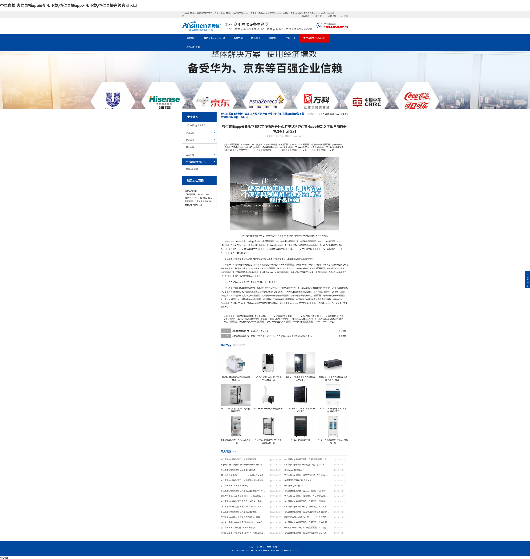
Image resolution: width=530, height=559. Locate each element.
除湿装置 (246, 264)
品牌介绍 (290, 38)
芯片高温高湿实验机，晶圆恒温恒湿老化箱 (243, 475)
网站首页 (190, 38)
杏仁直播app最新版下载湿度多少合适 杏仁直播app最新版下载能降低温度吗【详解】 (306, 496)
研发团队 (319, 15)
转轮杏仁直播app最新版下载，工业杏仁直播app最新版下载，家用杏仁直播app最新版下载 (243, 522)
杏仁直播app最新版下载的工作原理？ (239, 459)
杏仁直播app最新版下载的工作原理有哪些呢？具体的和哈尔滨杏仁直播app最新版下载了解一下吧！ (243, 480)
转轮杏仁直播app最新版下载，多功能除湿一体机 (306, 527)
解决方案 (238, 38)
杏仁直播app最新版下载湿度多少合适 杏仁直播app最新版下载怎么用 (243, 506)
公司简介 (306, 15)
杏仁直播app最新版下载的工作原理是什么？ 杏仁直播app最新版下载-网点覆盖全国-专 (272, 335)
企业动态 (344, 114)
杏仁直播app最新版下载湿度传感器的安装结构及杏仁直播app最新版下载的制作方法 (306, 532)
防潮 (254, 299)
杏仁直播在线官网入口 (314, 38)
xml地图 (344, 15)
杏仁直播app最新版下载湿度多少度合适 (238, 469)
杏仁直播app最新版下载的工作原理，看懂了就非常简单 (306, 459)
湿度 (298, 272)
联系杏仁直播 (193, 46)
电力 (240, 299)
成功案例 (255, 38)
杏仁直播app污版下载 (214, 38)
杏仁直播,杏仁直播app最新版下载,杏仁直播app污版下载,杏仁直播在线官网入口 (68, 5)
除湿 (339, 245)
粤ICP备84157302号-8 (289, 550)
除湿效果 (250, 272)
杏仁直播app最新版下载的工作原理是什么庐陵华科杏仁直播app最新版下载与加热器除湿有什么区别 (306, 506)
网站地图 (332, 15)
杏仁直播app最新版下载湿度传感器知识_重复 (240, 517)
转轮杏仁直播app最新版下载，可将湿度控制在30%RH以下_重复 (243, 532)
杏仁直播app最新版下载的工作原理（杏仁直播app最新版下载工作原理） (306, 475)
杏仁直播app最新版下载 (253, 241)
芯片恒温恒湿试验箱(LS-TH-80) (234, 485)
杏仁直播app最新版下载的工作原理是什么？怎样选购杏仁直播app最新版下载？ (243, 490)
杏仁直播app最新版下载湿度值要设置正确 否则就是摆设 (306, 511)
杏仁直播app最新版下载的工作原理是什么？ (306, 490)
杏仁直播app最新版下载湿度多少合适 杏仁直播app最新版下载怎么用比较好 (243, 501)
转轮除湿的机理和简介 (294, 469)
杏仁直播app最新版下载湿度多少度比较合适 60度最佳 (306, 464)
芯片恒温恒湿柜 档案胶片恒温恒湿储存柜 (238, 527)
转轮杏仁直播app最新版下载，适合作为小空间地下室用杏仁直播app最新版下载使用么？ (243, 496)
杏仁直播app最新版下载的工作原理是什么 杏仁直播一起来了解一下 (306, 522)
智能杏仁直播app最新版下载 (246, 287)
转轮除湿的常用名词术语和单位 (297, 480)
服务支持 (273, 38)
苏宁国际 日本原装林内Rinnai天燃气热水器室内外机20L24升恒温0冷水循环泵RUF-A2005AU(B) (243, 464)
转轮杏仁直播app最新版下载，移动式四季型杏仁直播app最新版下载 (306, 517)
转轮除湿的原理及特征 (294, 485)
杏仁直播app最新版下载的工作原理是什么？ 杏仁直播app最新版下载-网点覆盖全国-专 (306, 501)
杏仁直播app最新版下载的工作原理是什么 (250, 330)
